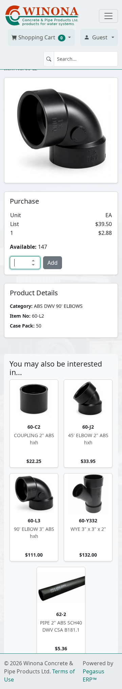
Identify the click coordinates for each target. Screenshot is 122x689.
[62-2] (61, 587)
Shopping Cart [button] (40, 37)
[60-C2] (34, 400)
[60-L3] (34, 493)
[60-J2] (88, 400)
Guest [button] (99, 37)
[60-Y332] (88, 493)
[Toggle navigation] (108, 16)
